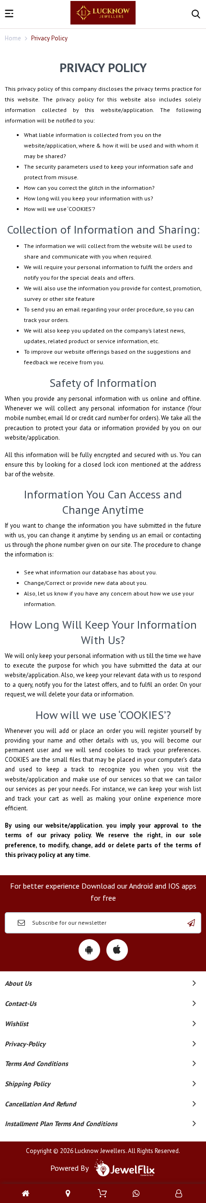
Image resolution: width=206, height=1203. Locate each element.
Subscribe (191, 922)
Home (13, 38)
